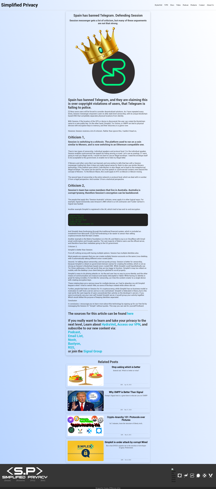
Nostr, (72, 340)
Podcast (185, 5)
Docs (172, 5)
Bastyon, (74, 344)
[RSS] (43, 480)
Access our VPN (128, 324)
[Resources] (20, 480)
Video (178, 5)
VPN (166, 5)
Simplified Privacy (19, 5)
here (130, 314)
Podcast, (74, 332)
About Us (210, 5)
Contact (202, 5)
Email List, (75, 336)
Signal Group (92, 351)
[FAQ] (32, 480)
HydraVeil (158, 5)
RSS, (71, 347)
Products (194, 5)
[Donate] (7, 480)
